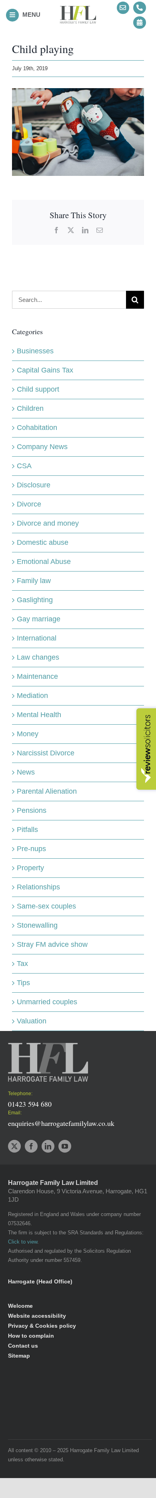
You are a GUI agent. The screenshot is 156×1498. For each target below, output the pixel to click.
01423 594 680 (30, 1104)
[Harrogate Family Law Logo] (78, 10)
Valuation (31, 1021)
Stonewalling (37, 925)
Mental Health (39, 715)
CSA (24, 466)
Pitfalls (27, 830)
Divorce (29, 504)
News (26, 772)
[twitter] (14, 1146)
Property (30, 868)
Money (27, 734)
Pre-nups (31, 849)
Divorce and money (48, 523)
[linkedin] (48, 1146)
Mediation (32, 696)
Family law (34, 581)
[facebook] (31, 1146)
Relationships (38, 887)
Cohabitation (37, 428)
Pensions (31, 810)
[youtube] (64, 1146)
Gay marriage (38, 619)
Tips (23, 983)
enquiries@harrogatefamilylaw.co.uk (61, 1123)
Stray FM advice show (52, 944)
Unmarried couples (47, 1002)
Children (30, 408)
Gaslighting (35, 600)
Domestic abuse (42, 542)
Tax (22, 964)
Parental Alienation (47, 791)
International (36, 638)
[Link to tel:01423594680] (139, 8)
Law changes (38, 657)
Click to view (22, 1242)
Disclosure (33, 485)
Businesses (35, 351)
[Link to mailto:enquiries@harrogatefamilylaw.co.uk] (123, 8)
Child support (38, 389)
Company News (42, 447)
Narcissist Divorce (45, 753)
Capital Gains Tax (45, 370)
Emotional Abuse (44, 562)
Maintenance (37, 676)
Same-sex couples (46, 906)
